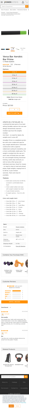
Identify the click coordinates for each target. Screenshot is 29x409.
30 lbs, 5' (14, 90)
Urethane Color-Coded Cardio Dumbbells (8, 271)
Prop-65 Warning (20, 246)
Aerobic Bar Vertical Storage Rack (8, 365)
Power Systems (9, 61)
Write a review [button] (14, 302)
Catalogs (14, 382)
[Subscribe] (26, 376)
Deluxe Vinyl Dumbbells (19, 271)
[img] (4, 311)
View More (22, 48)
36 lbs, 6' (14, 93)
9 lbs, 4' (14, 75)
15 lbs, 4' (14, 81)
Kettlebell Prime (19, 364)
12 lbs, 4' (14, 78)
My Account (4, 388)
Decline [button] (17, 406)
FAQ (24, 382)
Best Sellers (13, 9)
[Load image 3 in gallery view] (8, 49)
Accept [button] (11, 406)
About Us (5, 382)
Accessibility (24, 388)
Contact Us (14, 388)
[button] (8, 290)
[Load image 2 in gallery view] (3, 49)
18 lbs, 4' (14, 84)
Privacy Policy (23, 402)
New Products (5, 9)
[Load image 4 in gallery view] (13, 49)
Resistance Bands (22, 9)
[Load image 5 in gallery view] (17, 49)
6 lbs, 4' (14, 72)
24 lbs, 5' (14, 87)
